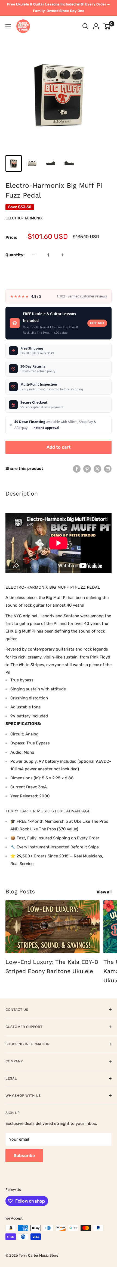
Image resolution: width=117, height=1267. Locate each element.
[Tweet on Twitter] (97, 469)
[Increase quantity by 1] (62, 255)
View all (104, 892)
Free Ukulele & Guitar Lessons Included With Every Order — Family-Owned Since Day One (58, 7)
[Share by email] (108, 469)
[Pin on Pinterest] (87, 469)
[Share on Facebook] (77, 469)
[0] (107, 26)
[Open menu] (8, 26)
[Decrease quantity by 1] (33, 255)
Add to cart (58, 447)
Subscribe (24, 1155)
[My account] (96, 26)
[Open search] (85, 26)
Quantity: (14, 254)
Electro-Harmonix (24, 218)
